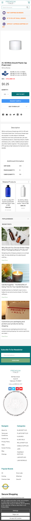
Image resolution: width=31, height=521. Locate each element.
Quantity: (5, 90)
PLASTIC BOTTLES (22, 433)
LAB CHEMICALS (22, 460)
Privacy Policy (6, 441)
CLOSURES (20, 436)
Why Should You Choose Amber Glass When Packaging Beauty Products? (15, 249)
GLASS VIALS (21, 439)
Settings (15, 511)
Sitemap (4, 454)
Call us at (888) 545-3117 (15, 384)
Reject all (15, 514)
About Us (4, 430)
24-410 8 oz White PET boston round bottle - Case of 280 (23, 201)
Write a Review (6, 68)
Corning (4, 476)
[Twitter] (14, 114)
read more (5, 260)
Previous (26, 182)
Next (28, 182)
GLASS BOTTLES (22, 430)
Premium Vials (6, 479)
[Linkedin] (17, 114)
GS (2, 473)
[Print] (10, 114)
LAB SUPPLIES (21, 457)
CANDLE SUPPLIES (23, 446)
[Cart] (29, 2)
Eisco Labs (19, 473)
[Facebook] (3, 114)
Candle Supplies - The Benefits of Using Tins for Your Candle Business (15, 286)
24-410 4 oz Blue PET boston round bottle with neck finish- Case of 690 (8, 202)
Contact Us (5, 438)
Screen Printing (6, 448)
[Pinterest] (21, 114)
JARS (18, 449)
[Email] (6, 114)
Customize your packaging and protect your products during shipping (13, 323)
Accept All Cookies (15, 518)
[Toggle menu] (2, 2)
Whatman (19, 476)
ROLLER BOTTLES (22, 442)
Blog (3, 451)
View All (18, 479)
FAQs (3, 445)
